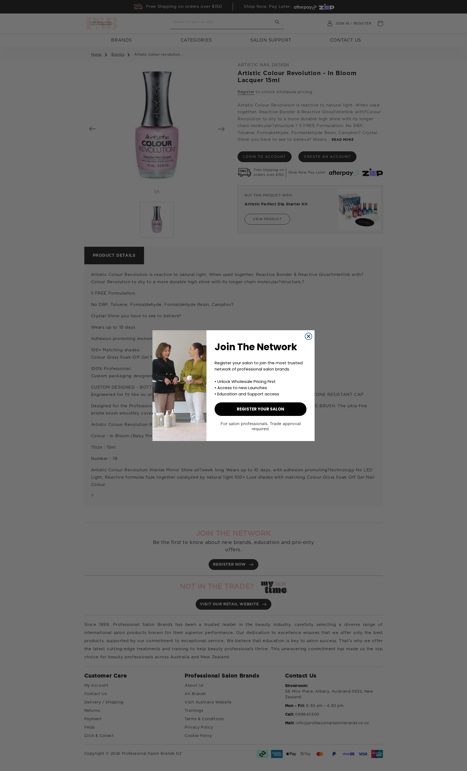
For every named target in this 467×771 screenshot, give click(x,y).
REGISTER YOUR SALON (260, 409)
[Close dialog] (308, 336)
